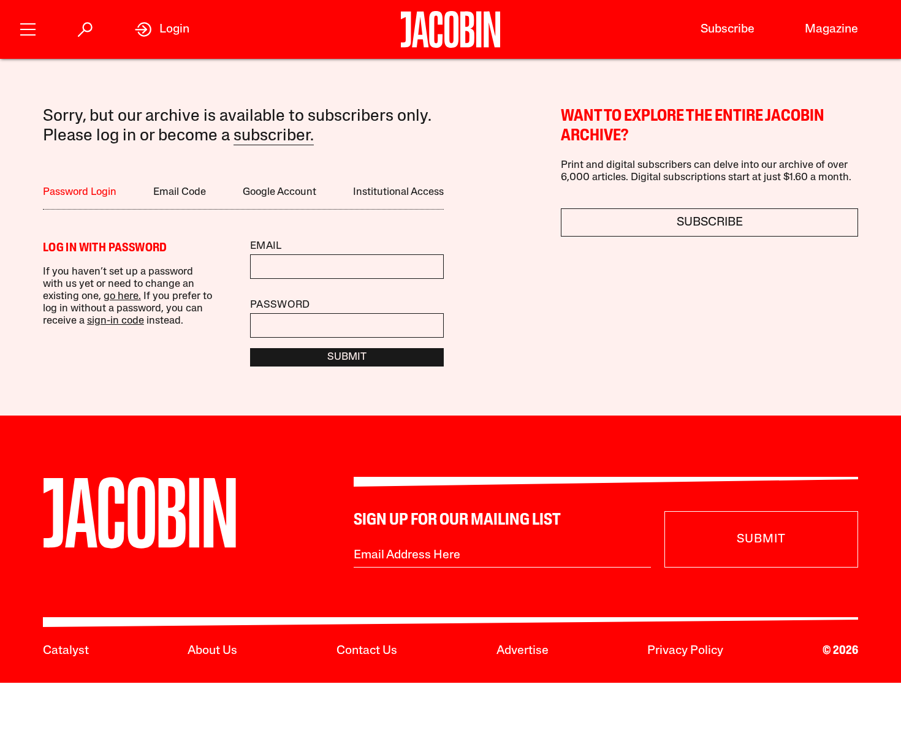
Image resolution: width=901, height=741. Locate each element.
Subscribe (728, 29)
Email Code (179, 192)
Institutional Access (398, 192)
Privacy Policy (685, 651)
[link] (162, 29)
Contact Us (366, 651)
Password (280, 305)
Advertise (522, 651)
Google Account (279, 192)
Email (266, 246)
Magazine (831, 29)
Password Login (79, 192)
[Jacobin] (450, 29)
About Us (212, 651)
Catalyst (66, 651)
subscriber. (274, 136)
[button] (28, 28)
